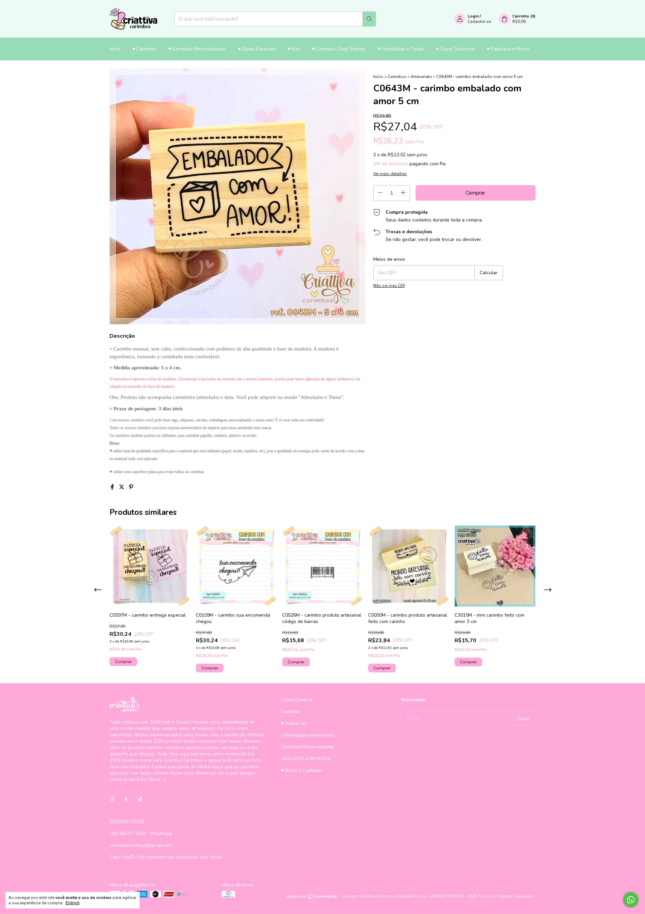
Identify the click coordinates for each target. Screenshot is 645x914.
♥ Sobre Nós (294, 723)
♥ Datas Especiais (257, 49)
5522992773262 (127, 822)
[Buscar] (369, 19)
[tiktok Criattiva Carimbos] (140, 799)
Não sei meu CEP (389, 285)
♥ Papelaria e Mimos (508, 49)
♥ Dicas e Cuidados (301, 770)
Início (115, 49)
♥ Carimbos (144, 49)
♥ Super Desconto (455, 49)
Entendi (73, 903)
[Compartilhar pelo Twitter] (122, 487)
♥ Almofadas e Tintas (401, 49)
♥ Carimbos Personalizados (197, 49)
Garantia (290, 711)
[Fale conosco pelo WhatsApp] (630, 899)
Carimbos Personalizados (308, 747)
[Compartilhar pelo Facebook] (113, 487)
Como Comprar (297, 700)
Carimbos (397, 76)
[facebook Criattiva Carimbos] (126, 799)
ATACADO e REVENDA (306, 758)
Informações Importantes (307, 735)
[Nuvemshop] (312, 898)
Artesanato (421, 76)
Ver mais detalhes (390, 173)
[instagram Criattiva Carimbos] (112, 799)
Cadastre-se (479, 21)
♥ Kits (294, 49)
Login (473, 16)
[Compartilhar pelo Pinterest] (131, 487)
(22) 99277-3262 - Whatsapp (141, 833)
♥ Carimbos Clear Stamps (339, 49)
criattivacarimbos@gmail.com (141, 845)
